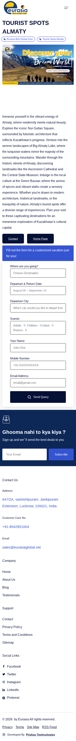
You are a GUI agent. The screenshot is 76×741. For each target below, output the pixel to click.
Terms (20, 727)
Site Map (33, 727)
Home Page (40, 238)
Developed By (31, 734)
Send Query (41, 397)
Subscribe (61, 454)
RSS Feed (49, 727)
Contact (13, 238)
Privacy (7, 727)
